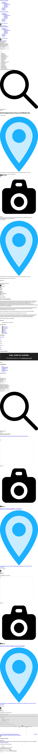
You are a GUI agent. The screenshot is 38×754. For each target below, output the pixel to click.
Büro (3, 366)
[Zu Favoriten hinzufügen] (2, 175)
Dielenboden (3, 55)
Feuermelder (3, 59)
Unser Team (4, 8)
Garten (2, 60)
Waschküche (3, 67)
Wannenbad (3, 65)
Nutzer (1, 747)
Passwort (1, 748)
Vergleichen (2, 740)
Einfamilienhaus (4, 368)
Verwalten (5, 18)
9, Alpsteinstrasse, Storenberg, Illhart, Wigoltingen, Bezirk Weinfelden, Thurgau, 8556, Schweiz (16, 566)
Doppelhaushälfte (5, 367)
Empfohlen (2, 436)
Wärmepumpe (4, 66)
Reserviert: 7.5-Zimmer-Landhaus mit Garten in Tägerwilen (12, 646)
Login (10, 749)
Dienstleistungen (5, 3)
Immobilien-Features (7, 436)
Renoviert (3, 63)
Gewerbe (3, 369)
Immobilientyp (13, 436)
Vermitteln (6, 5)
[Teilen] (0, 176)
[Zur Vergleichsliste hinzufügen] (4, 175)
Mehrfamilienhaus (5, 370)
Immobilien (4, 2)
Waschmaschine (4, 68)
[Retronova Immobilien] (4, 0)
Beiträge (3, 7)
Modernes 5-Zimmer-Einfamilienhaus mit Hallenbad (11, 508)
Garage (4, 329)
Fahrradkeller (4, 58)
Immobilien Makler (25, 436)
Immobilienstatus (19, 436)
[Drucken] (6, 175)
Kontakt (3, 9)
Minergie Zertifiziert (5, 61)
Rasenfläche (3, 62)
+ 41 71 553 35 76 (4, 23)
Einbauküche (3, 57)
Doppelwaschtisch (4, 56)
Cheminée (3, 54)
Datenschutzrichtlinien (6, 719)
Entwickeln (6, 6)
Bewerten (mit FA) (7, 4)
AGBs (3, 718)
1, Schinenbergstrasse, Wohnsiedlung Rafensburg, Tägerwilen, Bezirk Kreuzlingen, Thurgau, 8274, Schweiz (18, 703)
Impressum (4, 720)
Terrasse (3, 64)
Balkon (3, 53)
